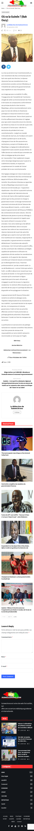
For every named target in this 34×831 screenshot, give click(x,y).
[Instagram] (18, 826)
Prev (4, 616)
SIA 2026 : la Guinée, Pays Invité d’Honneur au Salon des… (25, 739)
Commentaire (7, 637)
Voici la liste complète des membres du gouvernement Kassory (13, 485)
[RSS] (25, 826)
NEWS (3, 732)
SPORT (16, 792)
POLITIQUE (5, 759)
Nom (3, 657)
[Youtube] (15, 826)
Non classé (5, 12)
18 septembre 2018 (12, 27)
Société (4, 746)
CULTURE (16, 796)
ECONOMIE (16, 788)
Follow (17, 412)
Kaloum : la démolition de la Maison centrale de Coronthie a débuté (25, 725)
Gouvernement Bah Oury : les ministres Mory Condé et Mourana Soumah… (24, 753)
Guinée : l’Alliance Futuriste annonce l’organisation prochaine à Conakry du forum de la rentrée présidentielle (16, 610)
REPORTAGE (16, 800)
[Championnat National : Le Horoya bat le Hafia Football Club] (17, 563)
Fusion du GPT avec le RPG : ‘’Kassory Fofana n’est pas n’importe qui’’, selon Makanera (15, 516)
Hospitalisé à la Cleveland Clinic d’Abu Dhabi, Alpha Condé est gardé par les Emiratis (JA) (15, 547)
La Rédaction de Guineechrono (17, 25)
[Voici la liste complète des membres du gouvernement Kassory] (17, 470)
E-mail (4, 666)
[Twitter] (12, 826)
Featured (16, 784)
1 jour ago (23, 730)
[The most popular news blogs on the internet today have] (17, 439)
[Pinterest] (22, 826)
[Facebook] (9, 826)
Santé (16, 804)
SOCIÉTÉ (16, 780)
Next (9, 616)
